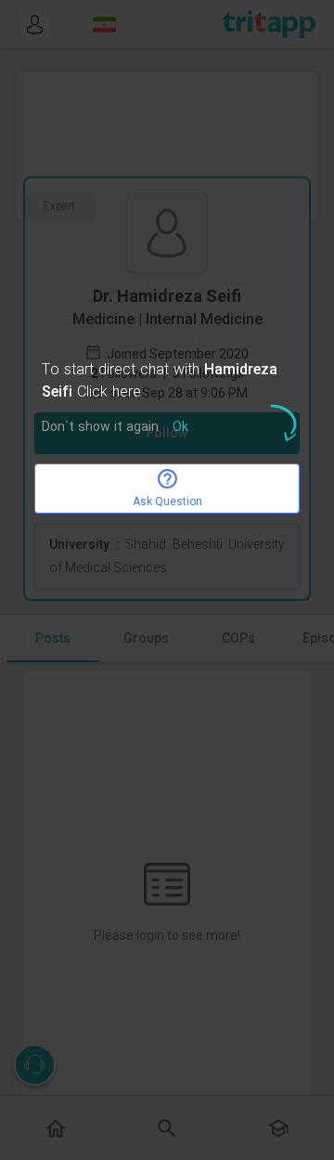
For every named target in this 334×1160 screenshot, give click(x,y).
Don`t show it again (100, 428)
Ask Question (167, 501)
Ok (180, 428)
